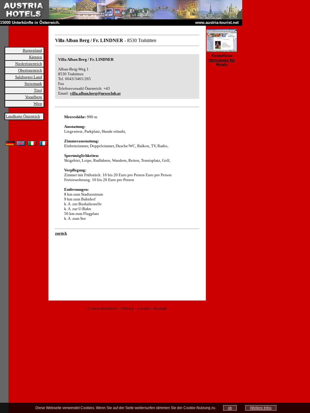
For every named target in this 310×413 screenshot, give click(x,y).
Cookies (144, 308)
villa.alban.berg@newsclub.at (95, 93)
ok (230, 408)
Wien (38, 103)
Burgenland (32, 50)
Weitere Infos (261, 408)
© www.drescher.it (102, 308)
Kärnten (35, 57)
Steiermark (33, 83)
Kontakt (160, 308)
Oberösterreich (30, 70)
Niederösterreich (28, 63)
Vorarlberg (33, 97)
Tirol (38, 90)
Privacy (128, 308)
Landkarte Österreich (23, 116)
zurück (61, 233)
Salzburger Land (28, 77)
